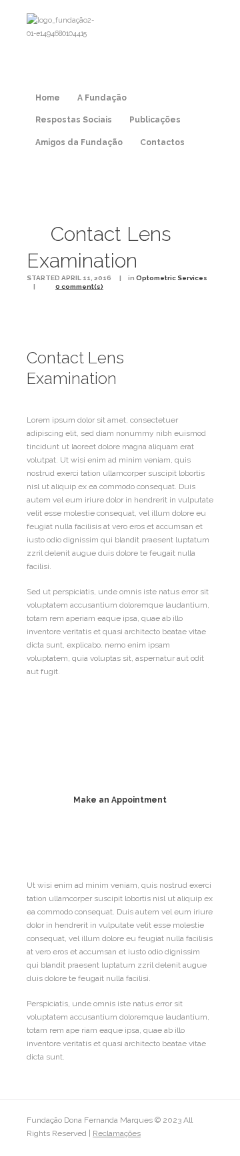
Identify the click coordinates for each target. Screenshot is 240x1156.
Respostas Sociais (73, 119)
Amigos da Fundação (79, 142)
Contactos (162, 142)
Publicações (155, 119)
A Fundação (102, 97)
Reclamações (117, 1133)
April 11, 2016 (86, 278)
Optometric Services (171, 278)
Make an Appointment (120, 800)
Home (47, 97)
